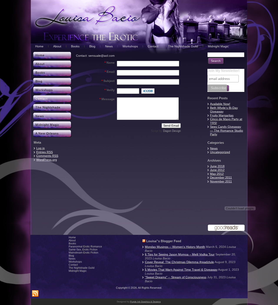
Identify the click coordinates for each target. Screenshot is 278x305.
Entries (44, 152)
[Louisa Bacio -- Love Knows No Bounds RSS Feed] (35, 293)
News (214, 148)
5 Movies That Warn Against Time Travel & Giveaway (181, 269)
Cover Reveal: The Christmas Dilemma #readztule (179, 262)
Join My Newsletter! (223, 71)
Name (109, 62)
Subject (108, 81)
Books (72, 243)
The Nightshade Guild (81, 267)
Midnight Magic (78, 270)
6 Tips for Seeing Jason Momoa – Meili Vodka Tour (180, 254)
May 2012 (217, 174)
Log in (40, 148)
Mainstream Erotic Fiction (83, 252)
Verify (109, 90)
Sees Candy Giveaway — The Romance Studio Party (226, 130)
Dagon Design (172, 131)
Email (110, 71)
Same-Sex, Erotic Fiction (83, 249)
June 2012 (217, 170)
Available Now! (220, 104)
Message (107, 99)
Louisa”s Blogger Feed (163, 241)
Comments (47, 155)
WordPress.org (46, 159)
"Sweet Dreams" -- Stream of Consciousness (175, 277)
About (72, 240)
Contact (73, 264)
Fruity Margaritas (221, 115)
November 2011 (221, 181)
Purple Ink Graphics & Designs (145, 301)
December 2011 (221, 177)
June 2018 (217, 166)
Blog (71, 255)
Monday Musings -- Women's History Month (175, 247)
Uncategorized (220, 152)
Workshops (75, 261)
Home (72, 237)
